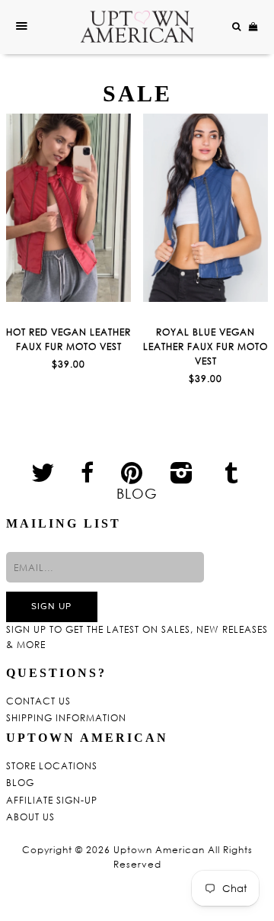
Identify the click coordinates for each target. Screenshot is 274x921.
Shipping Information (66, 718)
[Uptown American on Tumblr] (232, 471)
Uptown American (159, 850)
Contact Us (38, 701)
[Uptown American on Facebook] (87, 472)
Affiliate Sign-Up (51, 800)
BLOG (137, 493)
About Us (30, 817)
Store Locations (51, 766)
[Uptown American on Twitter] (43, 471)
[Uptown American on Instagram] (182, 471)
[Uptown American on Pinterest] (132, 471)
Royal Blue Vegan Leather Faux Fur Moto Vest (205, 346)
